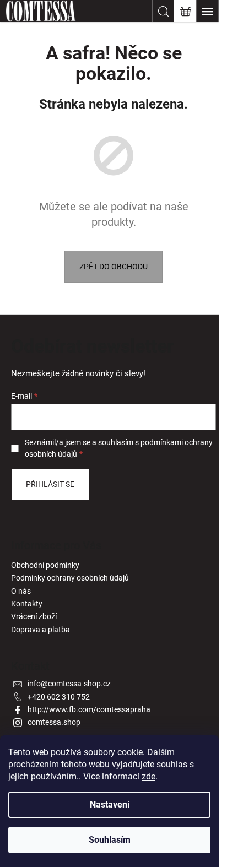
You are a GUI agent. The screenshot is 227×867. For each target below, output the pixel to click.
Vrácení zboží (34, 616)
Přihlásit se (50, 484)
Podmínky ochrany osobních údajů (70, 577)
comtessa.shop (54, 722)
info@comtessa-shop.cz (69, 683)
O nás (21, 591)
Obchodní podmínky (45, 565)
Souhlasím (110, 840)
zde (148, 776)
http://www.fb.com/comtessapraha (89, 709)
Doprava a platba (40, 629)
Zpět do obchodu (113, 266)
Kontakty (26, 603)
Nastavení (109, 804)
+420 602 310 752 (59, 696)
